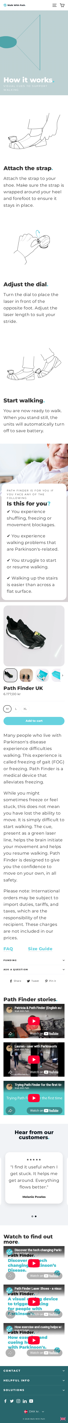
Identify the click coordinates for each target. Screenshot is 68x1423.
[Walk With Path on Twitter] (12, 1401)
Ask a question (15, 969)
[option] (34, 1179)
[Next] (62, 675)
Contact (12, 1370)
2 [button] (35, 1216)
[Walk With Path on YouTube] (31, 1401)
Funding (10, 960)
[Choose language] (63, 1419)
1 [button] (32, 1216)
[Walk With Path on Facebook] (5, 1401)
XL (25, 708)
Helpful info (16, 1380)
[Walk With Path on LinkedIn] (25, 1401)
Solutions (13, 1390)
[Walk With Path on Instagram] (18, 1401)
